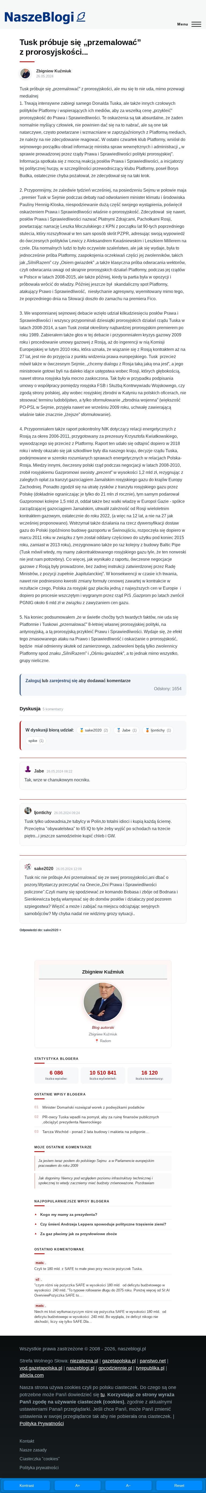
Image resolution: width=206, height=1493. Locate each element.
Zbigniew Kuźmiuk (53, 71)
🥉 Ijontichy (158, 730)
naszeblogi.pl (80, 1368)
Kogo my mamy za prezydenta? (68, 1214)
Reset (179, 1485)
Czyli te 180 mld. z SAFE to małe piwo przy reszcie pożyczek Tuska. (88, 1269)
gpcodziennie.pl (115, 1368)
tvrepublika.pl (150, 1368)
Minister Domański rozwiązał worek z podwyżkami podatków (93, 1107)
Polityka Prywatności (42, 1423)
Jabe (39, 771)
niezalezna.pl (84, 1361)
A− (128, 1485)
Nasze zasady (33, 1450)
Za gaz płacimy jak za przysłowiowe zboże (78, 1234)
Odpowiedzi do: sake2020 (39, 930)
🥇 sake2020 (93, 730)
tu (103, 1394)
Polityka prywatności (39, 1467)
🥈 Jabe (126, 730)
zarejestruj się (63, 680)
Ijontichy (43, 812)
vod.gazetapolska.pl (41, 1368)
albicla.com (32, 1375)
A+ (77, 1485)
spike (35, 740)
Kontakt (27, 1441)
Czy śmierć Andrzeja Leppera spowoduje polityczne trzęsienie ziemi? (103, 1224)
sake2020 (43, 868)
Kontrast (27, 1485)
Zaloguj (33, 680)
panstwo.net (153, 1361)
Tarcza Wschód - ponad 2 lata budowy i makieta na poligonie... (95, 1132)
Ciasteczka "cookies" (40, 1459)
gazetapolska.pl (119, 1361)
